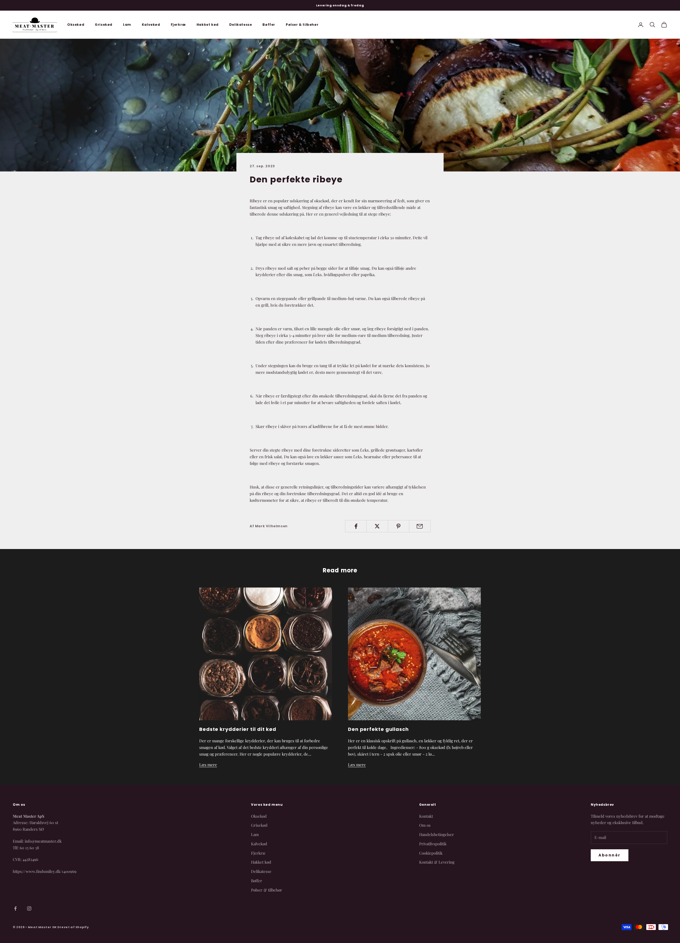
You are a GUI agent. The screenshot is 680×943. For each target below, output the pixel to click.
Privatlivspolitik (433, 843)
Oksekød (75, 24)
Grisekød (103, 24)
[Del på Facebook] (355, 526)
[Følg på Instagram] (29, 908)
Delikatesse (240, 24)
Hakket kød (208, 24)
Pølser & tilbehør (302, 24)
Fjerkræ (178, 24)
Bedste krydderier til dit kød (237, 729)
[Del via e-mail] (419, 526)
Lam (127, 24)
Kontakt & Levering (436, 862)
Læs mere (208, 764)
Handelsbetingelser (436, 834)
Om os (425, 825)
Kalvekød (151, 24)
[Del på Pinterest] (398, 526)
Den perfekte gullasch (378, 729)
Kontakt (426, 816)
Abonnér (609, 855)
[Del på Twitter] (377, 526)
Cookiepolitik (431, 853)
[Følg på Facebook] (15, 908)
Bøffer (268, 24)
